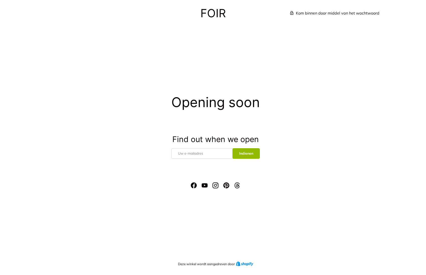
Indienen (246, 153)
